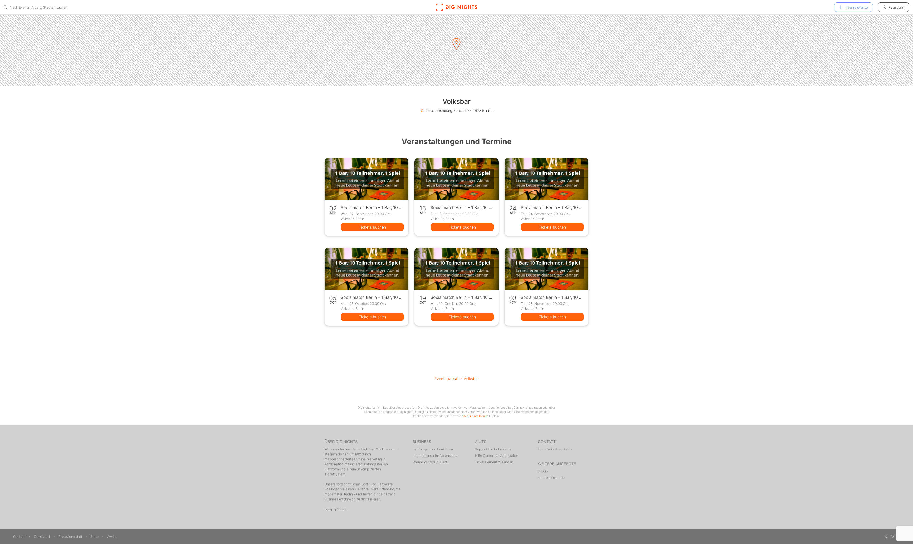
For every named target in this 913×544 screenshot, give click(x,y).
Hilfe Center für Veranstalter (496, 455)
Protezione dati (70, 536)
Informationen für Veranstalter (436, 455)
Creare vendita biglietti (430, 462)
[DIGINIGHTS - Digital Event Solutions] (456, 7)
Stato (95, 536)
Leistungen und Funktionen (433, 449)
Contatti (19, 536)
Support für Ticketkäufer (494, 449)
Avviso (112, 536)
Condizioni (42, 536)
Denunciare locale (475, 416)
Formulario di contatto (555, 449)
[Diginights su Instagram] (892, 536)
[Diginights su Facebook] (885, 536)
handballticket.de (551, 478)
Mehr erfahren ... (337, 510)
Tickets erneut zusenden (494, 462)
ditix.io (543, 471)
